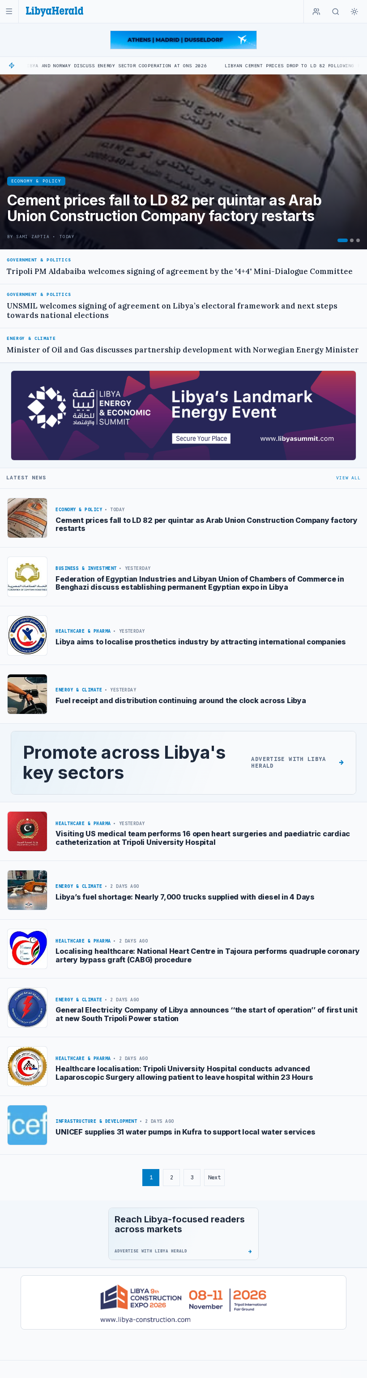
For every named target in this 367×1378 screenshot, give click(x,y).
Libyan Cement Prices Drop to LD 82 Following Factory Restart (267, 66)
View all (348, 478)
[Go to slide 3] (358, 240)
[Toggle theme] (354, 12)
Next (214, 1177)
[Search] (336, 12)
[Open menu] (9, 11)
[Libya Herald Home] (54, 11)
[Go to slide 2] (352, 240)
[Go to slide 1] (342, 240)
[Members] (316, 12)
